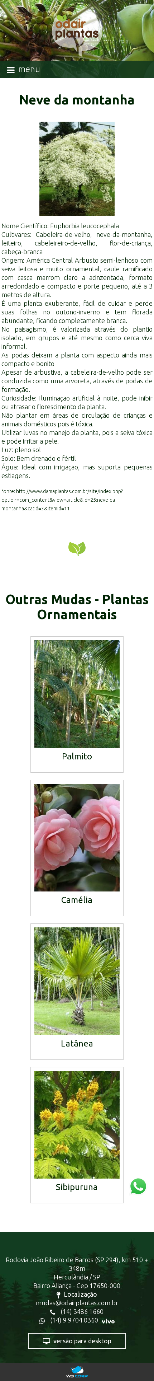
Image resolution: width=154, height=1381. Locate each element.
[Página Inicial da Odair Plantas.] (77, 39)
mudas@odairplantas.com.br (77, 1302)
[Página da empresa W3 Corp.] (76, 1371)
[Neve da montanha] (76, 169)
